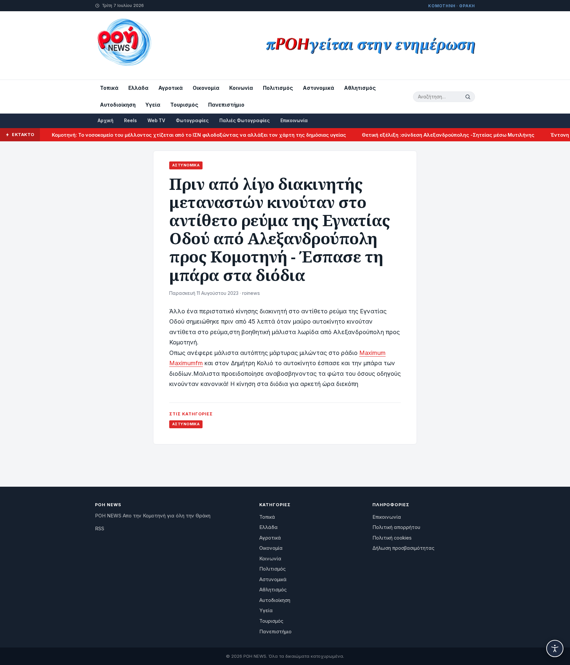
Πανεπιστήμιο (226, 105)
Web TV (156, 120)
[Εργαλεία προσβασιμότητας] (554, 648)
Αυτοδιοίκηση (118, 105)
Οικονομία (206, 88)
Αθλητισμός (360, 88)
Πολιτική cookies (392, 538)
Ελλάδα (138, 88)
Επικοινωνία (294, 120)
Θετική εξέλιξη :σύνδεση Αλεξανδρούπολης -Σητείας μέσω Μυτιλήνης (437, 135)
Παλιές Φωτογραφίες (244, 120)
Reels (130, 120)
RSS (99, 529)
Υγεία (152, 105)
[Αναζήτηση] (469, 97)
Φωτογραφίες (192, 120)
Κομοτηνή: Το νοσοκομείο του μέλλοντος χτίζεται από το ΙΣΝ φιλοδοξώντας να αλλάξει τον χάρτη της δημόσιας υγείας (188, 135)
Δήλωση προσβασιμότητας (403, 548)
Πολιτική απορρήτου (396, 527)
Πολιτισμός (278, 88)
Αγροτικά (170, 88)
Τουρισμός (184, 105)
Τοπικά (109, 88)
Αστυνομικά (318, 88)
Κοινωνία (241, 88)
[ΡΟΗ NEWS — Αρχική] (124, 45)
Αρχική (105, 120)
